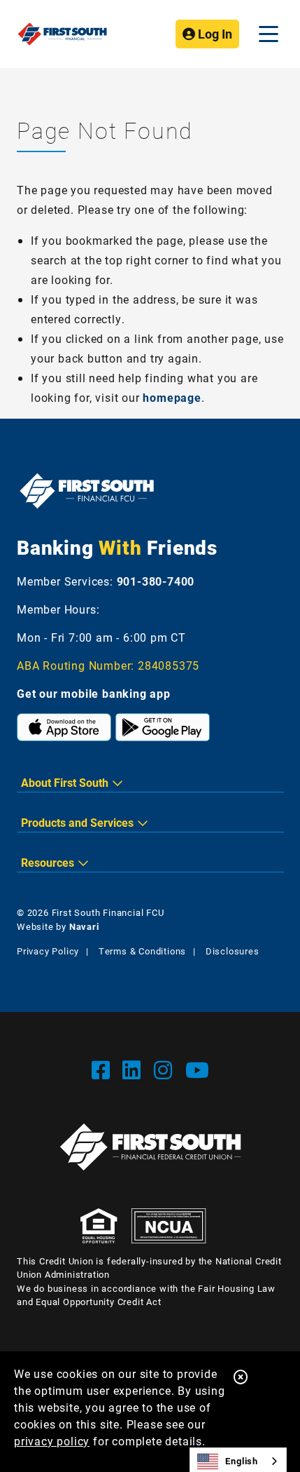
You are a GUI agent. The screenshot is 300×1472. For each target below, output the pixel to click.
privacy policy (52, 1440)
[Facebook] (104, 1069)
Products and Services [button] (77, 822)
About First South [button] (64, 782)
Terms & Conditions (142, 951)
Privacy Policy (48, 951)
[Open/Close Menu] (268, 34)
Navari (84, 926)
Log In (213, 33)
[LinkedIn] (134, 1069)
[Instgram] (166, 1069)
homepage (172, 397)
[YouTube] (197, 1069)
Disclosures (232, 951)
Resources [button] (47, 862)
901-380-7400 (156, 581)
